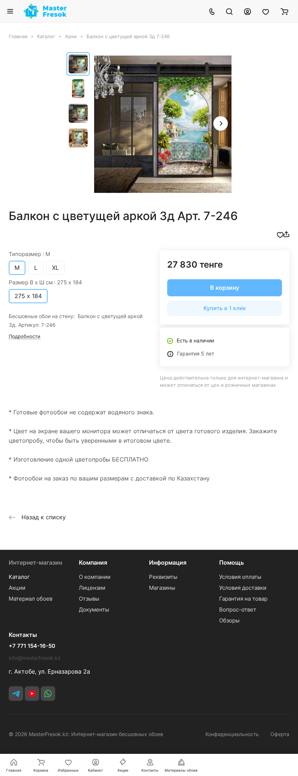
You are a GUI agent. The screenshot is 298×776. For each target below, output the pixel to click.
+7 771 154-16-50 (32, 646)
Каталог (19, 576)
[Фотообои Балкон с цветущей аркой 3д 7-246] (162, 124)
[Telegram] (16, 693)
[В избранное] (280, 234)
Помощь (231, 562)
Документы (94, 609)
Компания (93, 562)
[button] (220, 123)
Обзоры (229, 620)
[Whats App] (48, 693)
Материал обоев (30, 598)
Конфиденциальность (232, 734)
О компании (94, 576)
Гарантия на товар (243, 598)
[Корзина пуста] (284, 11)
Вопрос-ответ (237, 609)
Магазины (162, 587)
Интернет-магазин (35, 562)
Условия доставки (242, 587)
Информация (167, 562)
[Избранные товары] (265, 11)
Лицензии (92, 587)
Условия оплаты (240, 576)
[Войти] (247, 11)
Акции (17, 587)
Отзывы (89, 598)
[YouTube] (32, 693)
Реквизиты (163, 576)
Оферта (279, 734)
